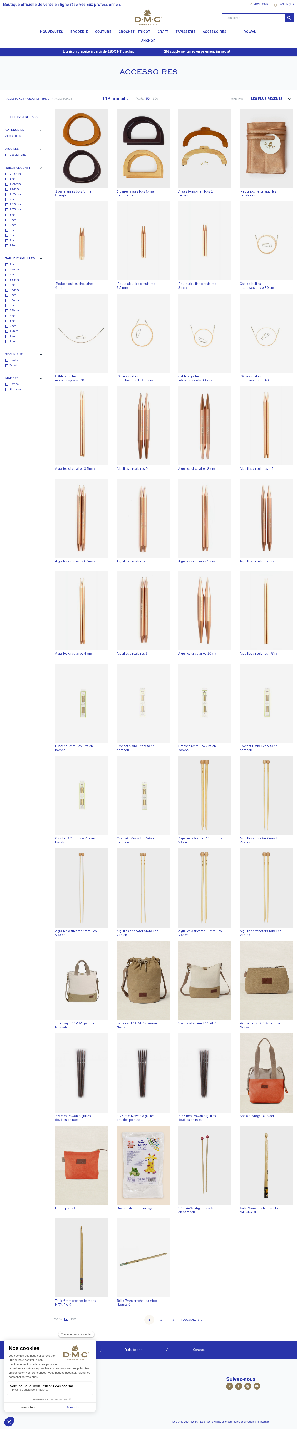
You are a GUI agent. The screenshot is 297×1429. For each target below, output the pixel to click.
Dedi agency (207, 1422)
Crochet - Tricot (39, 99)
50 (148, 98)
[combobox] (271, 99)
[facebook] (238, 1387)
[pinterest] (229, 1387)
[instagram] (247, 1387)
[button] (24, 130)
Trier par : (237, 99)
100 (155, 98)
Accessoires (13, 136)
